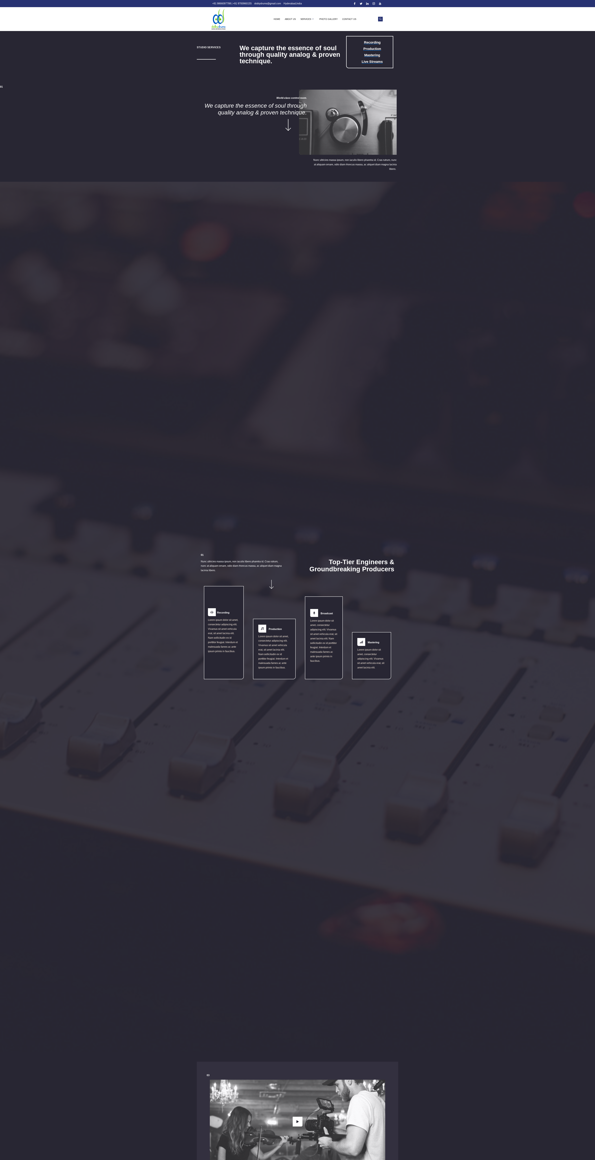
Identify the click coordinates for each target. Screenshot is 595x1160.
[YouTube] (380, 3)
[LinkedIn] (367, 3)
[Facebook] (354, 3)
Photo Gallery (328, 19)
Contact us (349, 19)
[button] (380, 19)
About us (290, 19)
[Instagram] (373, 3)
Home (277, 19)
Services (305, 19)
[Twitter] (361, 3)
